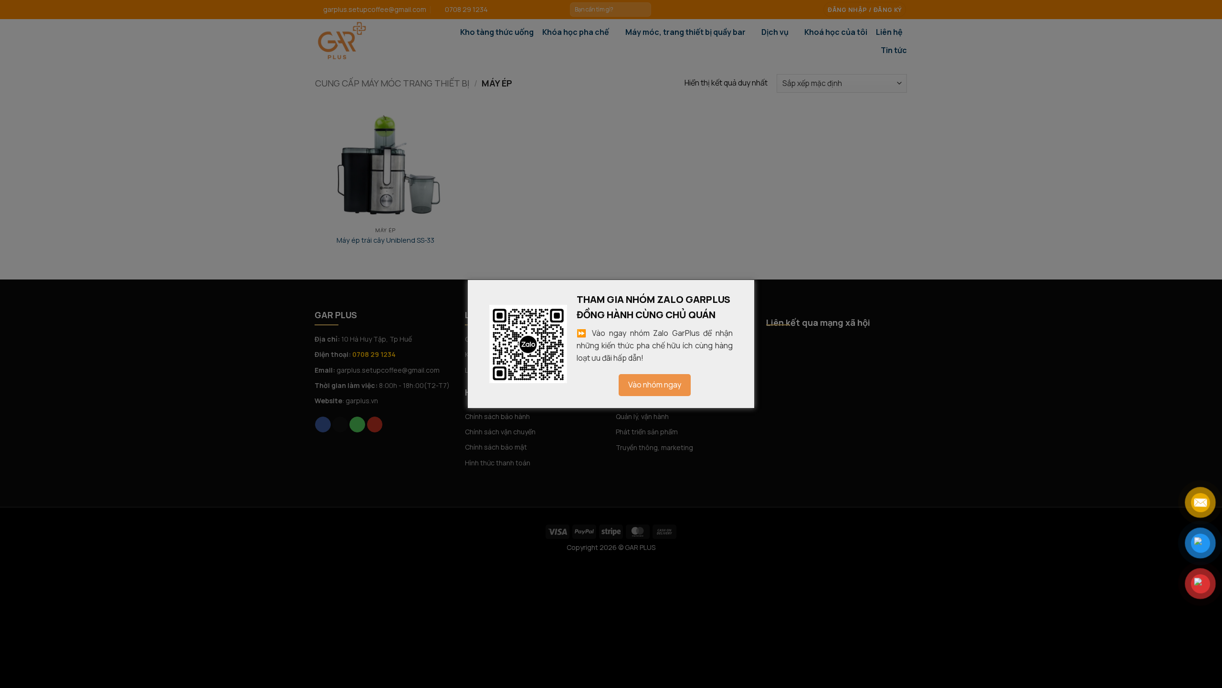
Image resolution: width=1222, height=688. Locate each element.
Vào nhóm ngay (654, 384)
